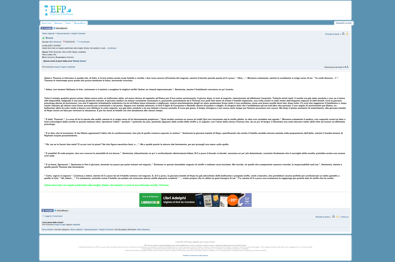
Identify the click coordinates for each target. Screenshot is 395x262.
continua (112, 48)
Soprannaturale (63, 33)
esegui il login (60, 67)
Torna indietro (47, 229)
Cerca (68, 23)
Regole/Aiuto (80, 23)
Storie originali (48, 33)
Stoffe (49, 38)
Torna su (345, 217)
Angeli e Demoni (78, 33)
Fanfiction (46, 23)
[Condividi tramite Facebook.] (46, 29)
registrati (71, 67)
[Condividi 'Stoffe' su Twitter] (60, 29)
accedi (348, 23)
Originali (58, 23)
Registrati (340, 23)
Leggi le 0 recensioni (53, 216)
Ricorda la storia (332, 34)
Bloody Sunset (79, 61)
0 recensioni (84, 42)
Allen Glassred (55, 42)
